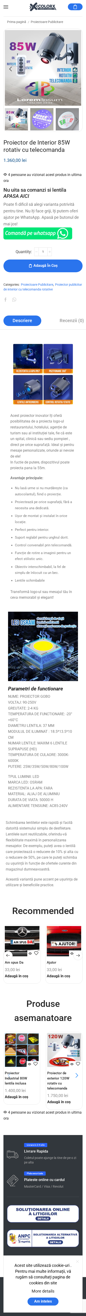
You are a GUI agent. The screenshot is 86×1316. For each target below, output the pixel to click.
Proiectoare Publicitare (47, 22)
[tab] (22, 321)
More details (43, 1291)
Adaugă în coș (45, 266)
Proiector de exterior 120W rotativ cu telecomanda (58, 1080)
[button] (10, 69)
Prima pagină (16, 22)
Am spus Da (14, 962)
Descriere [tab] (22, 320)
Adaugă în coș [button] (16, 976)
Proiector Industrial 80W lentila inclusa (16, 1078)
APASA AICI (16, 196)
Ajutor (51, 962)
